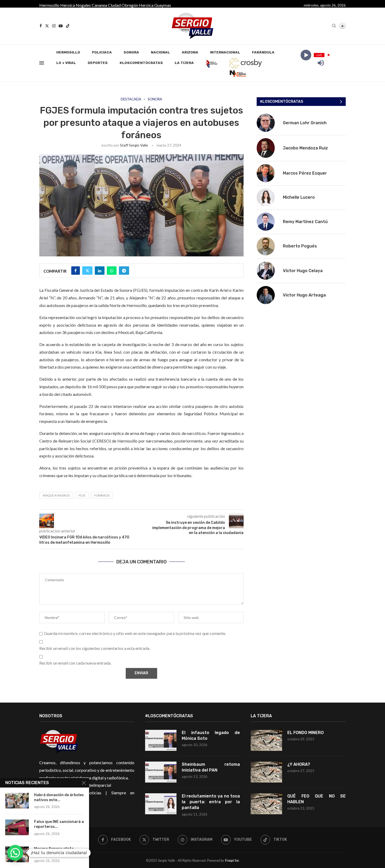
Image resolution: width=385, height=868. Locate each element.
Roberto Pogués (300, 246)
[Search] (334, 26)
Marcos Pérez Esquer (305, 173)
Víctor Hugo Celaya (303, 270)
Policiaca (102, 52)
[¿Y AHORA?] (266, 772)
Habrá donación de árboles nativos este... (59, 797)
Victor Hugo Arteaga (304, 295)
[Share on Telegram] (124, 270)
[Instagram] (54, 26)
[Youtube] (60, 26)
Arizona (190, 52)
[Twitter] (47, 26)
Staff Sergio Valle (134, 145)
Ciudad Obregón (123, 5)
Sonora (131, 52)
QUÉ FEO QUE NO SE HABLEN (316, 799)
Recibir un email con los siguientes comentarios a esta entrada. (94, 648)
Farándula (263, 52)
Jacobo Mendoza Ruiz (305, 147)
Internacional (225, 52)
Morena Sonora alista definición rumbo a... (54, 851)
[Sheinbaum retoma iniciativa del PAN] (161, 772)
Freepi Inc (232, 860)
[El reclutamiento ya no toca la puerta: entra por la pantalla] (161, 803)
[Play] (305, 55)
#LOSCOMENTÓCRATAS (141, 63)
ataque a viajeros (56, 495)
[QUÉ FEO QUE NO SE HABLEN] (266, 803)
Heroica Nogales (75, 5)
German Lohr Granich (305, 122)
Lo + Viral (66, 63)
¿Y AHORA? (298, 764)
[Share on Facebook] (75, 270)
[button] (15, 853)
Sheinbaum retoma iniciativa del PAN (211, 767)
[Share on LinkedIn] (99, 270)
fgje (82, 495)
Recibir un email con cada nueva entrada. (75, 662)
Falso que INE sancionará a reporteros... (59, 824)
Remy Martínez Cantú (305, 221)
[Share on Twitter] (87, 270)
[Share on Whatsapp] (112, 270)
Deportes (98, 63)
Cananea (99, 5)
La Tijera (184, 63)
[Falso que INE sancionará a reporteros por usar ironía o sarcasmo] (17, 827)
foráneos (101, 495)
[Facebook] (40, 26)
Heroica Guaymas (155, 5)
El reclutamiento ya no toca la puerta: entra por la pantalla (211, 802)
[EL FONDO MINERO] (266, 740)
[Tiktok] (67, 26)
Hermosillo (49, 5)
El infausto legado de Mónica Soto (211, 735)
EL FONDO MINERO (305, 732)
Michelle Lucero (299, 197)
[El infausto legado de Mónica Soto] (161, 740)
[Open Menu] (41, 63)
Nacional (160, 52)
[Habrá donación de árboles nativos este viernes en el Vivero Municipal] (17, 800)
